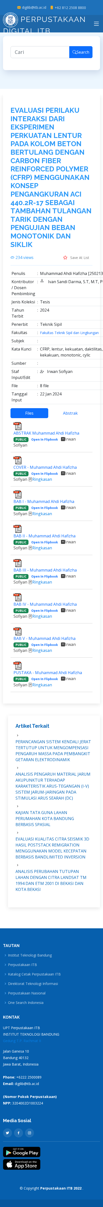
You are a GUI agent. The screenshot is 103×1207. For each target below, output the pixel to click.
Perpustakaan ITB (22, 964)
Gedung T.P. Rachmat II (22, 1040)
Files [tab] (29, 413)
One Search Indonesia (26, 1002)
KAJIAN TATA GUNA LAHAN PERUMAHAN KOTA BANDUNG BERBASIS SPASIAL (45, 818)
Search (82, 52)
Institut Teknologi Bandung (30, 955)
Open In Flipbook (44, 439)
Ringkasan (42, 479)
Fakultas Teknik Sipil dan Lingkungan (69, 333)
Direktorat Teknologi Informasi (33, 983)
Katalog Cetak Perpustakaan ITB (34, 974)
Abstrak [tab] (70, 413)
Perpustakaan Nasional (27, 993)
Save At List (79, 257)
